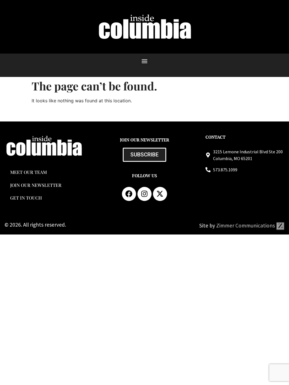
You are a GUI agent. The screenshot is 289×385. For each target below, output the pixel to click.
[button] (144, 61)
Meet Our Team (28, 172)
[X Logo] (160, 194)
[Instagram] (144, 194)
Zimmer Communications (246, 225)
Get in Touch (26, 198)
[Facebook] (129, 194)
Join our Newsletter (36, 185)
